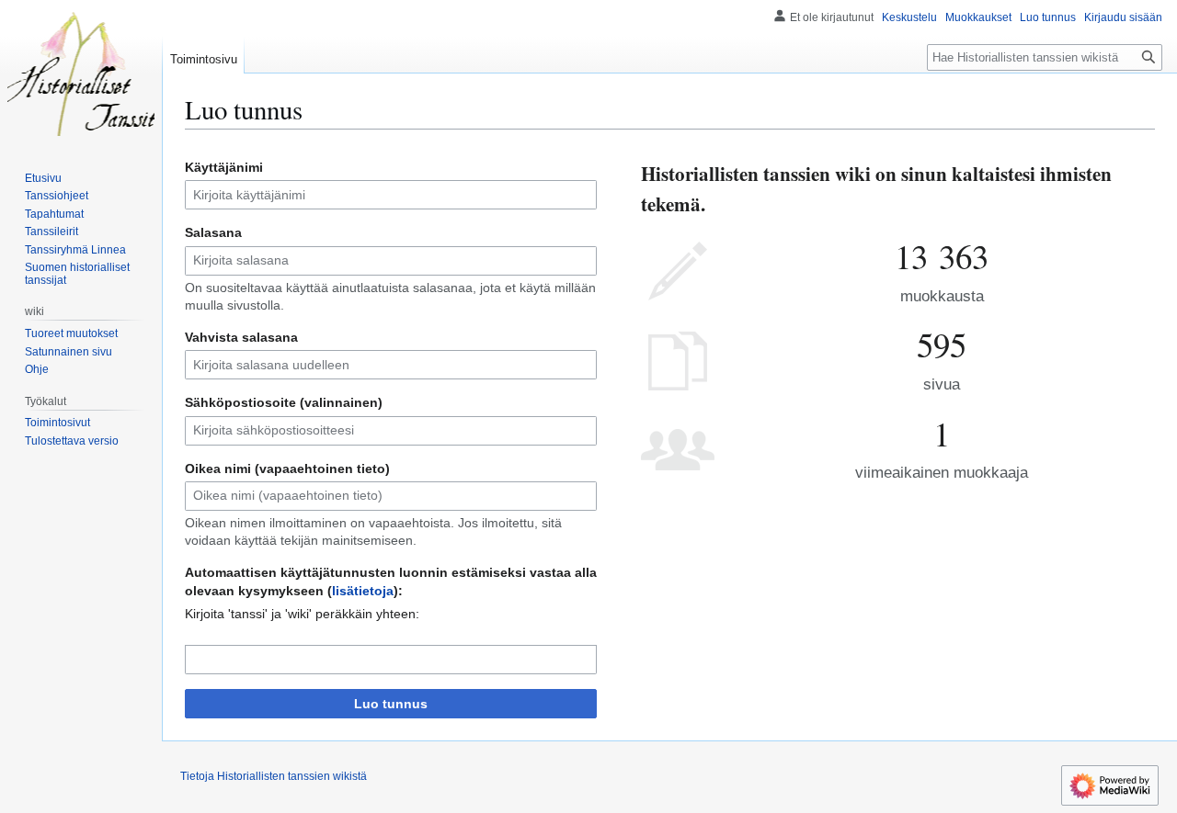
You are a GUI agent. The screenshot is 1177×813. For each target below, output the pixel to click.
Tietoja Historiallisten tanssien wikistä (273, 776)
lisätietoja (363, 590)
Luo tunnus (391, 703)
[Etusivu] (80, 73)
